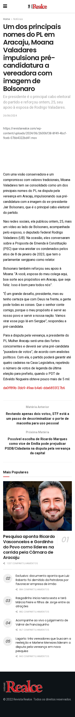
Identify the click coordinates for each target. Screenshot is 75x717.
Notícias (18, 19)
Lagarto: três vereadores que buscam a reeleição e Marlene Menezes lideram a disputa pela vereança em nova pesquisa (43, 644)
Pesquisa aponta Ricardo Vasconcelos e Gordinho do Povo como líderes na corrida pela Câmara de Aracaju (29, 546)
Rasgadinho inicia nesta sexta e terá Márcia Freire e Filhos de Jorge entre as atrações (43, 602)
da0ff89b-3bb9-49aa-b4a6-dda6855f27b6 (34, 388)
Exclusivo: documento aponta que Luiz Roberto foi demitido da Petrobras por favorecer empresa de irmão (42, 580)
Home (6, 19)
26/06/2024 (10, 116)
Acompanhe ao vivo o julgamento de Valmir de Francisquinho (42, 622)
